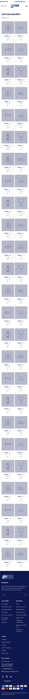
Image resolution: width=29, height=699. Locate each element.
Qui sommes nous (20, 606)
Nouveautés (5, 612)
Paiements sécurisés (21, 615)
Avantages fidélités (6, 609)
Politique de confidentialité (20, 621)
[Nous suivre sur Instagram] (7, 677)
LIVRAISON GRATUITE (20, 1)
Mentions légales (20, 609)
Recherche (4, 622)
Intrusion (4, 645)
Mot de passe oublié (7, 606)
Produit (6, 36)
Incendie (4, 650)
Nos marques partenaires (5, 618)
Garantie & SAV (20, 617)
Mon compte (5, 604)
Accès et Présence (6, 647)
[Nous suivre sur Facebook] (3, 677)
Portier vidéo (5, 653)
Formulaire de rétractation (19, 630)
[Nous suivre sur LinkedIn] (11, 677)
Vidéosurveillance (6, 642)
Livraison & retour (20, 612)
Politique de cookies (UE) (21, 626)
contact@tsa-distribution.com (10, 671)
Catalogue (4, 639)
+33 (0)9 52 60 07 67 (7, 668)
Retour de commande (7, 615)
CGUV (17, 604)
